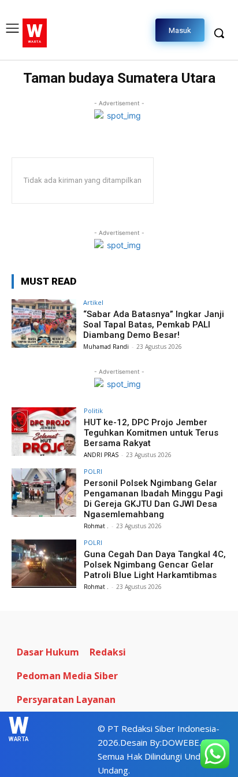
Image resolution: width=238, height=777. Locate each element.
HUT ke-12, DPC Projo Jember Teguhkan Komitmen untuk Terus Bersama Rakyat (151, 432)
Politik (93, 410)
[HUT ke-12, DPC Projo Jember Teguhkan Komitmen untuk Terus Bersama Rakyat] (44, 431)
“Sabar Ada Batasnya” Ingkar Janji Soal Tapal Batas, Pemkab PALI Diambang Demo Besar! (153, 324)
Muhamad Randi (106, 347)
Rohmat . (96, 526)
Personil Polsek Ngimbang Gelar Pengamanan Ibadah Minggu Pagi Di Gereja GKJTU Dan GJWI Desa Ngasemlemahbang (153, 499)
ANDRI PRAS (101, 455)
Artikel (93, 302)
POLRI (93, 471)
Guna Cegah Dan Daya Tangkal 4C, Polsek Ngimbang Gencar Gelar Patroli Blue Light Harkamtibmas (155, 564)
